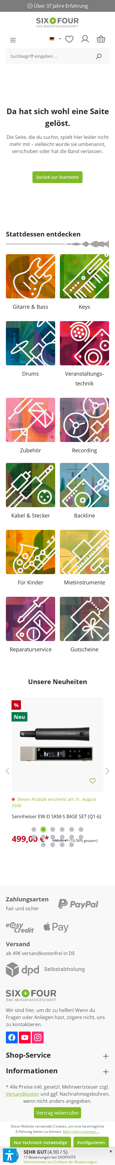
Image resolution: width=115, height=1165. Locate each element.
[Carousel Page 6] (81, 829)
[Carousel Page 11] (71, 837)
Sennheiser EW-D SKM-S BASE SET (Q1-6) (56, 816)
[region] (57, 770)
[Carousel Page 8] (43, 837)
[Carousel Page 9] (52, 837)
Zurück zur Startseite (57, 177)
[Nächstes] (107, 770)
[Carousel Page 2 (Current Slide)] (43, 829)
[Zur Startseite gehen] (57, 23)
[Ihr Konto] (85, 39)
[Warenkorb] (101, 38)
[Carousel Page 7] (34, 837)
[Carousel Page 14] (52, 844)
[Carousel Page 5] (71, 829)
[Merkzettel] (69, 39)
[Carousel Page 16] (71, 844)
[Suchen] (98, 56)
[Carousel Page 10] (62, 837)
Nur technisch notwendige (40, 1142)
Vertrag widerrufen (57, 1113)
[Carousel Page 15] (62, 844)
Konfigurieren (91, 1142)
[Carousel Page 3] (52, 829)
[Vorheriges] (7, 770)
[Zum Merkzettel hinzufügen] (92, 781)
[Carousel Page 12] (81, 837)
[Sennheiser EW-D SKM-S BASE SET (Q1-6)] (57, 743)
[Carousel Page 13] (43, 844)
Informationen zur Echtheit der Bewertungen (60, 1161)
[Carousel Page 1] (34, 829)
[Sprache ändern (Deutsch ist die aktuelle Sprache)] (55, 39)
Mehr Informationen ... (81, 1131)
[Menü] (13, 40)
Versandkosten (22, 1094)
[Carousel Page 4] (62, 829)
